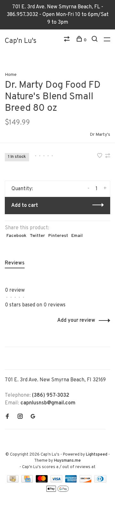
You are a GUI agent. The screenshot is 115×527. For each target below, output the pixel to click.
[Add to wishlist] (100, 156)
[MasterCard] (42, 481)
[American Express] (71, 481)
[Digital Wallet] (57, 491)
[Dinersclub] (100, 481)
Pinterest (58, 236)
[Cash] (13, 481)
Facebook (16, 236)
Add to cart (24, 205)
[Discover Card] (86, 481)
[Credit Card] (27, 481)
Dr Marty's (100, 134)
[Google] (32, 417)
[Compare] (67, 40)
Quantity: (22, 189)
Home (11, 74)
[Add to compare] (107, 156)
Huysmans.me (67, 460)
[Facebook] (7, 417)
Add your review (76, 320)
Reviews (15, 263)
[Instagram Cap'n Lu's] (20, 417)
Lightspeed (96, 454)
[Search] (95, 40)
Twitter (37, 236)
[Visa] (57, 481)
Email (77, 236)
